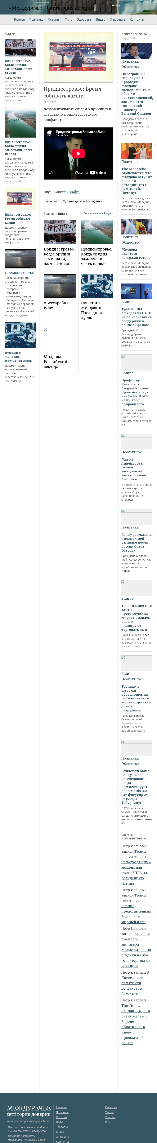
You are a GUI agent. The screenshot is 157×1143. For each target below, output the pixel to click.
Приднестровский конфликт (82, 201)
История (54, 19)
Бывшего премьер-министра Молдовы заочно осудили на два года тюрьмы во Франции (136, 950)
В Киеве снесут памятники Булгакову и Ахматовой (135, 983)
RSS (107, 1122)
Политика (36, 19)
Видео (100, 19)
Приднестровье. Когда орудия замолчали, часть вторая (19, 67)
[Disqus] (78, 429)
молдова (51, 201)
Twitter (109, 1112)
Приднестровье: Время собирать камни (18, 218)
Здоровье (84, 19)
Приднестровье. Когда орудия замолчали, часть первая (19, 148)
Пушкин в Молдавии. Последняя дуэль (18, 356)
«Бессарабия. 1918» (19, 273)
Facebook (111, 1107)
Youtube (110, 1117)
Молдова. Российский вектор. (55, 361)
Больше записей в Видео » (98, 213)
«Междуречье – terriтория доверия (51, 7)
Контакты (137, 19)
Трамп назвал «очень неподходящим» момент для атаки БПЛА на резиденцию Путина (136, 867)
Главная (19, 19)
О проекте (117, 19)
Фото (69, 19)
